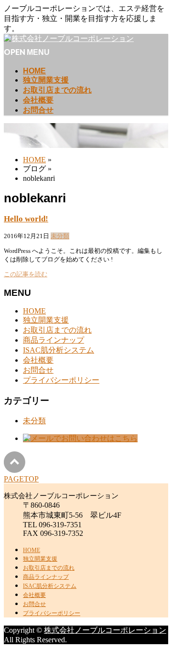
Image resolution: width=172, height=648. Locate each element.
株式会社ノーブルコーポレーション (105, 630)
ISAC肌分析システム (58, 350)
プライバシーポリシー (61, 380)
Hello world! (26, 218)
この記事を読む (25, 274)
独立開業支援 (46, 320)
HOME (34, 311)
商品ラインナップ (53, 340)
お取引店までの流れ (57, 330)
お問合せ (38, 370)
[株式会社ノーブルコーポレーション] (69, 38)
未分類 (60, 236)
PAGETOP (21, 479)
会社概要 (38, 360)
